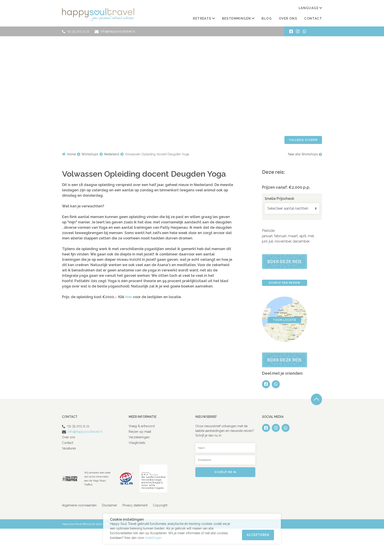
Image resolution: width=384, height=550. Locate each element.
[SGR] (126, 478)
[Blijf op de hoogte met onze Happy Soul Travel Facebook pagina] (291, 31)
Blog (267, 18)
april (302, 236)
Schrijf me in (225, 472)
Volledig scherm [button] (303, 140)
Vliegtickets (137, 443)
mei (311, 236)
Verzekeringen (139, 437)
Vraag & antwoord (142, 426)
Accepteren (258, 535)
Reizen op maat (140, 431)
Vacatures (69, 448)
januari (267, 236)
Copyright (160, 505)
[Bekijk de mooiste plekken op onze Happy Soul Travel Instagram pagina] (297, 31)
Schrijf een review (284, 282)
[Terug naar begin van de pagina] (316, 399)
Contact (313, 18)
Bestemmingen (236, 18)
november (283, 241)
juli (271, 241)
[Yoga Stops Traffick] (70, 478)
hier (129, 297)
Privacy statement (135, 505)
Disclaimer (109, 505)
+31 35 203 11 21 (78, 31)
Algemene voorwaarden (79, 505)
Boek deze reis (284, 261)
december (301, 241)
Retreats (202, 18)
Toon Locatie (284, 320)
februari (280, 236)
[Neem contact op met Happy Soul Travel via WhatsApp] (304, 31)
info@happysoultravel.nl (117, 31)
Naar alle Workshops (303, 154)
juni (264, 241)
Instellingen (153, 538)
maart (293, 236)
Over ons (288, 18)
